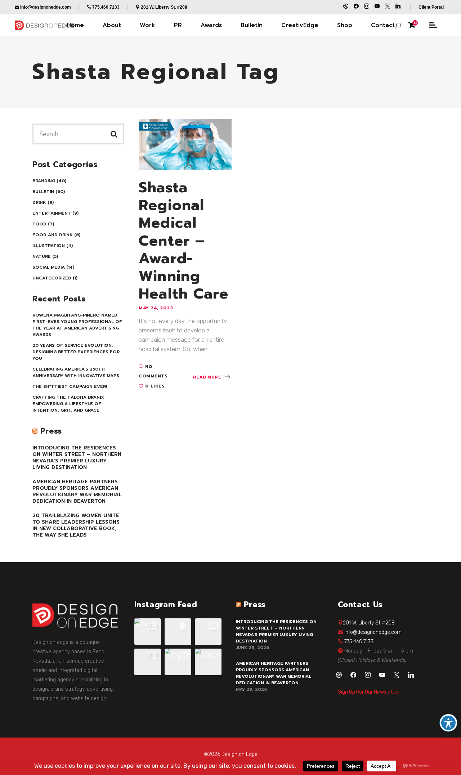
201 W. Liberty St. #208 (164, 7)
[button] (147, 631)
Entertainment (51, 213)
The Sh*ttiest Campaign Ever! (69, 386)
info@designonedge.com (373, 632)
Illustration (48, 245)
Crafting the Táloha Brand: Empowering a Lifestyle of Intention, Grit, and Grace (68, 403)
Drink (39, 202)
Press (51, 431)
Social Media (48, 267)
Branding (43, 181)
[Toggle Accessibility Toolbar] (448, 722)
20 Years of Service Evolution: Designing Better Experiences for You (76, 352)
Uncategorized (51, 278)
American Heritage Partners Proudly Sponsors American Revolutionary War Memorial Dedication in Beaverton (77, 491)
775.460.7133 (358, 642)
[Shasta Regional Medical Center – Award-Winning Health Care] (185, 144)
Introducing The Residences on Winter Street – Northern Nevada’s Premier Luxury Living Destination (76, 457)
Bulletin (43, 191)
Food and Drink (52, 235)
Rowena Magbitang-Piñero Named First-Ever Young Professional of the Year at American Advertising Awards (77, 325)
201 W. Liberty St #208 (369, 623)
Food (39, 224)
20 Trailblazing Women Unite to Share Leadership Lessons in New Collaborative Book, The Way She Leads (76, 525)
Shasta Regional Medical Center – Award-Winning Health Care (183, 241)
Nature (41, 256)
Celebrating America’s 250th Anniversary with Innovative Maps (75, 372)
